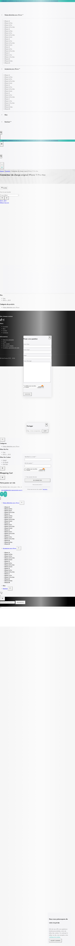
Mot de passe (32, 463)
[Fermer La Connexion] (2, 468)
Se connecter (37, 480)
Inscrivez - (45, 489)
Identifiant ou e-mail (33, 457)
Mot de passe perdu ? (37, 484)
